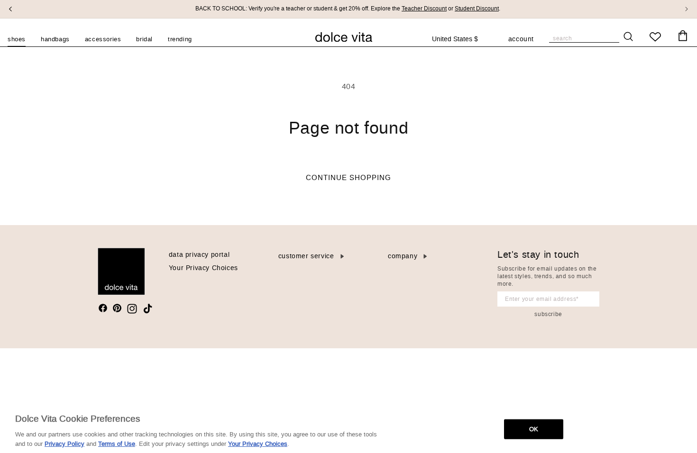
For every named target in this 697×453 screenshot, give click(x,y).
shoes (17, 39)
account (521, 40)
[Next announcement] (686, 9)
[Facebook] (103, 308)
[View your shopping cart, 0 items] (682, 36)
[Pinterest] (117, 308)
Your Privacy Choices (203, 267)
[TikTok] (148, 309)
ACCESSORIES (103, 39)
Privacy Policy (64, 443)
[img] (103, 308)
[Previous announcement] (10, 9)
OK (533, 429)
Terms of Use (116, 443)
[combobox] (460, 39)
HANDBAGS (55, 39)
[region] (348, 428)
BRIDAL (144, 39)
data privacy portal (199, 254)
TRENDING (180, 39)
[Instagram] (132, 309)
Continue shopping (348, 177)
